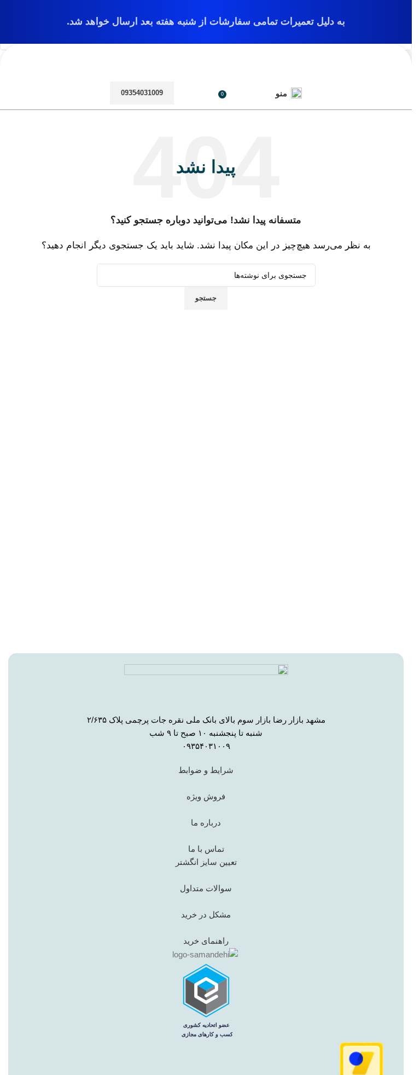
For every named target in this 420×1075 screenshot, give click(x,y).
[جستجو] (201, 93)
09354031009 (142, 93)
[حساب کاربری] (249, 93)
